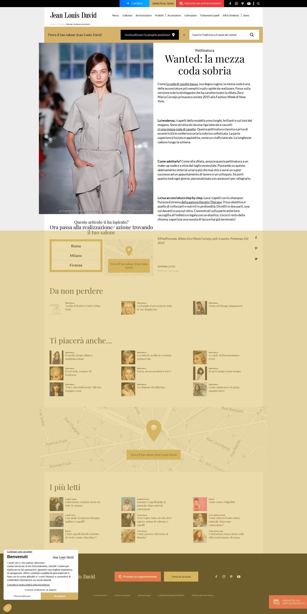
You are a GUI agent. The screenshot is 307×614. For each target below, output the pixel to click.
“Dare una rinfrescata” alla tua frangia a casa (83, 389)
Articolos (61, 24)
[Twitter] (256, 259)
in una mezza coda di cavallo (177, 129)
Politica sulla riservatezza (203, 595)
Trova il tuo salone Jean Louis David (129, 266)
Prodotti (159, 15)
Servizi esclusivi (144, 15)
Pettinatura (163, 271)
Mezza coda (174, 271)
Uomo (246, 15)
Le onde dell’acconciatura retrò (224, 357)
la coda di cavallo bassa (182, 84)
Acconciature (174, 15)
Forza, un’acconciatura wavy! (154, 371)
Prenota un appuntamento (202, 3)
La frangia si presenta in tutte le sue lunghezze (154, 307)
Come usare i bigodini (222, 502)
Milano (76, 255)
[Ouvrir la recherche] (258, 3)
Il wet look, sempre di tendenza (78, 373)
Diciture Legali (144, 595)
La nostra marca (100, 595)
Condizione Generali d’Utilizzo (171, 595)
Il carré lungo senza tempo (225, 371)
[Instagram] (236, 4)
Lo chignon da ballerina (151, 387)
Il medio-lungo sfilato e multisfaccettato (79, 357)
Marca (115, 15)
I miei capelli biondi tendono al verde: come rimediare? (82, 535)
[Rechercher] (252, 35)
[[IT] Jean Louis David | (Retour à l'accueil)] (73, 15)
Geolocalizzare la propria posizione (147, 35)
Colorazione (190, 15)
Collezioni (127, 15)
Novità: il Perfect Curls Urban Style (82, 307)
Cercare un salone (122, 595)
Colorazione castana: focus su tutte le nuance (82, 503)
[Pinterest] (242, 4)
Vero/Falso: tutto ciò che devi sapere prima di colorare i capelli (154, 521)
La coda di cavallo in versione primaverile (154, 357)
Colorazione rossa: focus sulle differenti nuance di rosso (226, 535)
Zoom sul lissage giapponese (226, 306)
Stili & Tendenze (231, 15)
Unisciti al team (163, 3)
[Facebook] (230, 4)
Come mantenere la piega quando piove (224, 389)
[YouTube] (249, 4)
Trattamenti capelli (209, 15)
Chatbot (137, 3)
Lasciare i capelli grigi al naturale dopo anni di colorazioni (151, 505)
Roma (76, 246)
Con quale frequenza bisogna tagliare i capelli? (82, 519)
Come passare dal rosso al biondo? (152, 535)
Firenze (76, 265)
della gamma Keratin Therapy (201, 202)
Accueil (53, 24)
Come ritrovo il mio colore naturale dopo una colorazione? (224, 521)
